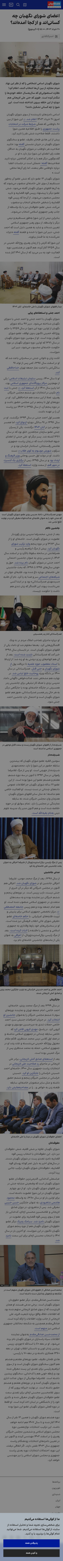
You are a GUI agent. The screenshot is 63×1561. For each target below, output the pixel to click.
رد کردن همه (31, 1553)
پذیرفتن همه (31, 1543)
